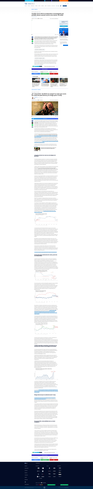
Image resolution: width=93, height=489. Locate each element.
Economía (26, 470)
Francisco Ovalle (35, 16)
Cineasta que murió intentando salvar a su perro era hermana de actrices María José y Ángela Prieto (48, 148)
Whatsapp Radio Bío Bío (64, 484)
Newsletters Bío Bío (48, 0)
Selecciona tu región (28, 0)
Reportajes (26, 479)
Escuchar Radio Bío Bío (64, 0)
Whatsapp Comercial (52, 484)
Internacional (26, 468)
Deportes (26, 472)
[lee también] (37, 149)
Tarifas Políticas (27, 484)
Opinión (26, 477)
